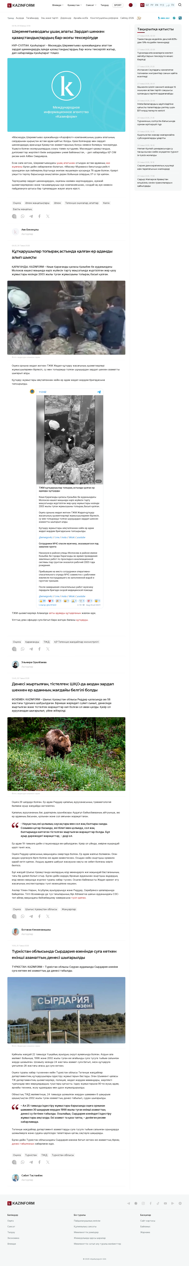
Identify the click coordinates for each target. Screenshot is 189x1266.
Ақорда (20, 18)
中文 (162, 5)
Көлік (106, 203)
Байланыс (145, 1226)
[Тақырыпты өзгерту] (132, 5)
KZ (142, 5)
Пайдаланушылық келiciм (87, 1220)
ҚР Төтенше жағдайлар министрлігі (76, 642)
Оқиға (17, 203)
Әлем (57, 203)
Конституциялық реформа (104, 18)
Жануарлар (69, 909)
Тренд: (10, 18)
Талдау (105, 5)
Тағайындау (32, 18)
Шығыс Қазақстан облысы (41, 909)
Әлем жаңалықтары (37, 203)
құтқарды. (82, 619)
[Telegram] (31, 216)
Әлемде (11, 1243)
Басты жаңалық (22, 209)
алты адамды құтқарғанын (65, 613)
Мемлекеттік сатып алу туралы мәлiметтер (97, 1243)
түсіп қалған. (79, 897)
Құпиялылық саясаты (85, 1226)
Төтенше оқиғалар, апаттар (81, 203)
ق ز (168, 5)
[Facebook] (39, 216)
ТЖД (47, 642)
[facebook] (150, 1203)
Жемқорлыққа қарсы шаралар (90, 1238)
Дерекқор (65, 18)
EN (156, 5)
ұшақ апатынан (66, 162)
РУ (152, 5)
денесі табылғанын (23, 1143)
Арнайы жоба (81, 18)
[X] (47, 216)
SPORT (118, 5)
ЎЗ (172, 5)
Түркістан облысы (63, 1155)
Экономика (13, 1238)
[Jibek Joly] (164, 18)
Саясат (11, 1226)
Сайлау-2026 (127, 18)
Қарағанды (32, 642)
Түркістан (31, 1155)
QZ (147, 5)
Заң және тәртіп (49, 18)
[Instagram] (14, 216)
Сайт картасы (147, 1220)
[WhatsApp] (22, 216)
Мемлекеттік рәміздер (86, 1232)
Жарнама (145, 1232)
